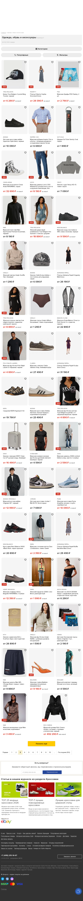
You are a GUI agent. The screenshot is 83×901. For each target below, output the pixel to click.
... (54, 752)
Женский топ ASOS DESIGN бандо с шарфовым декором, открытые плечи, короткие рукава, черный (67, 594)
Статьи (29, 845)
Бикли (30, 848)
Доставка (66, 836)
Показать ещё (41, 744)
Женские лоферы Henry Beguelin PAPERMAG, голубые (13, 593)
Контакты (22, 845)
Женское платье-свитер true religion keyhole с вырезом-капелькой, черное (13, 322)
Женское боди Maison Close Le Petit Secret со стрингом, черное (68, 322)
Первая (5, 752)
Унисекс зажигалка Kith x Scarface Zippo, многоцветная (14, 638)
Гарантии (74, 836)
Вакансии (44, 843)
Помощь (4, 889)
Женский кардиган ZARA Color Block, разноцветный (41, 593)
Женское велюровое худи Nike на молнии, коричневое (14, 728)
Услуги (19, 833)
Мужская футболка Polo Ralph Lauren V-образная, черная (14, 366)
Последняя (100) (64, 752)
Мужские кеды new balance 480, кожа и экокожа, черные (67, 231)
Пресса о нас (10, 833)
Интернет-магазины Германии (45, 836)
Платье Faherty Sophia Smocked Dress (38, 95)
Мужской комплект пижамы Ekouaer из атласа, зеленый (67, 683)
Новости (36, 843)
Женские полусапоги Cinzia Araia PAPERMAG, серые (13, 185)
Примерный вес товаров (24, 843)
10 (50, 752)
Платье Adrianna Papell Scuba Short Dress (67, 366)
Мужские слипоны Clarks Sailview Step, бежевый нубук (40, 366)
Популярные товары (8, 836)
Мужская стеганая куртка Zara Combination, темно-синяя (41, 547)
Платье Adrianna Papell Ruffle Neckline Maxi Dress (67, 547)
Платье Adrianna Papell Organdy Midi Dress (68, 276)
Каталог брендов (43, 833)
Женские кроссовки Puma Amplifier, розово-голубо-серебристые (66, 503)
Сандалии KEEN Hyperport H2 (13, 411)
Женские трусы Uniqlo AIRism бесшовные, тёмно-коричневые (41, 321)
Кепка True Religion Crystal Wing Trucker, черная (14, 95)
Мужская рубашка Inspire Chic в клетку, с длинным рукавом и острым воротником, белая (41, 141)
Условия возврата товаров (42, 845)
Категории (42, 49)
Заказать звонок (70, 857)
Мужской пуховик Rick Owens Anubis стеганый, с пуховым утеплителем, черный (54, 729)
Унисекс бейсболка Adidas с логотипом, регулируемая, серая (40, 277)
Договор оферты (7, 839)
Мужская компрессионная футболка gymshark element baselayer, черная (40, 458)
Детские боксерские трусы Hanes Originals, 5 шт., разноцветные (67, 639)
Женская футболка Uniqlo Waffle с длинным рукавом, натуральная (39, 639)
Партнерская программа (9, 845)
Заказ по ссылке (6, 848)
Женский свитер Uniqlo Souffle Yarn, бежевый (14, 276)
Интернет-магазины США (24, 836)
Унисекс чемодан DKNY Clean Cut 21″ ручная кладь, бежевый (14, 457)
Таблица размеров (20, 848)
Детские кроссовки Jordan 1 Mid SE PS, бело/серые (40, 502)
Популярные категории (58, 833)
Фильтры (63, 55)
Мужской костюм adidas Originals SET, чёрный (11, 502)
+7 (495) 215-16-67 (9, 855)
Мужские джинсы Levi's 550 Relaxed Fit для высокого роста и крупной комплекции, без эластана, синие (41, 187)
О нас (3, 833)
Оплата (58, 836)
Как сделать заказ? (29, 833)
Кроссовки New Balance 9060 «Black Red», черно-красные (14, 547)
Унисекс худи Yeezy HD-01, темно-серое (67, 185)
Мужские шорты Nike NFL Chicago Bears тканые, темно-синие (13, 684)
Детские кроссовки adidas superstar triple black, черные (13, 140)
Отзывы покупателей (56, 843)
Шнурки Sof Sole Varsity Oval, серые (67, 140)
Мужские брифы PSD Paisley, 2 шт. (68, 95)
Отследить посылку (7, 843)
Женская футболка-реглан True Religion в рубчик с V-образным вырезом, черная (67, 412)
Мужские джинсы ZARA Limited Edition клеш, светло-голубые (68, 457)
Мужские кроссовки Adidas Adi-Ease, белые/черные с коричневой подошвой (40, 412)
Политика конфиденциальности (63, 845)
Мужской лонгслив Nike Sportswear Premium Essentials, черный (14, 232)
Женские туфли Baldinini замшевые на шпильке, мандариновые (38, 684)
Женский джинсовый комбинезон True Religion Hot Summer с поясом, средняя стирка (40, 232)
